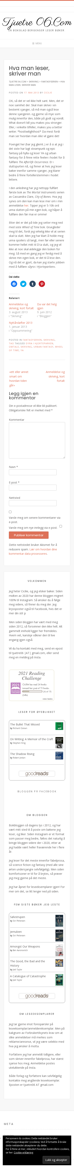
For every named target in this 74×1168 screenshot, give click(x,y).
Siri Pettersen (19, 920)
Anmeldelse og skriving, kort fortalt (21, 306)
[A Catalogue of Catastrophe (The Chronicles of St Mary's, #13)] (59, 984)
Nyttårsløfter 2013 (20, 323)
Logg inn (9, 1135)
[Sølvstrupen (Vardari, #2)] (59, 926)
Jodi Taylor (17, 969)
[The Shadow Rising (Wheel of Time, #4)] (59, 758)
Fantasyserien (32, 339)
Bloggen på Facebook (37, 791)
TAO (11, 343)
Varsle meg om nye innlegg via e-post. (33, 528)
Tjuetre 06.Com (37, 22)
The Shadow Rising (22, 754)
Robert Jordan (19, 757)
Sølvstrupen (17, 917)
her (26, 205)
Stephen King (19, 743)
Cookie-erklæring (23, 1152)
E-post (14, 482)
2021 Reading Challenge (31, 675)
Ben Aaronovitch (20, 950)
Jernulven (16, 932)
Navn (13, 467)
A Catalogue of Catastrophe (28, 976)
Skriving (49, 339)
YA (22, 350)
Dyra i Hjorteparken (39, 343)
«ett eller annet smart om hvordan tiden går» (18, 378)
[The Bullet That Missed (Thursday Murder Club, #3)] (59, 729)
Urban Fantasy (43, 346)
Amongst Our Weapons (25, 946)
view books (47, 698)
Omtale (14, 346)
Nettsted (14, 498)
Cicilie (48, 92)
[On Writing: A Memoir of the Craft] (59, 747)
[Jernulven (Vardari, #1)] (59, 940)
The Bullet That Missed (25, 724)
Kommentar (16, 420)
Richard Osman (20, 728)
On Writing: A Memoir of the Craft (31, 739)
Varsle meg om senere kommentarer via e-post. (34, 520)
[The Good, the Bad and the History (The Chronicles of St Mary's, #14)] (59, 966)
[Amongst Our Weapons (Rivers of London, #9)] (59, 955)
